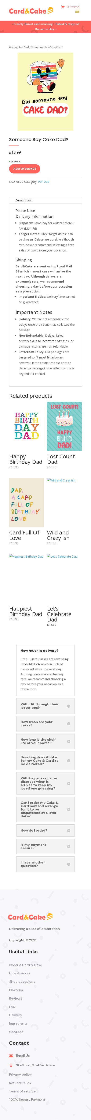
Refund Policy (20, 1083)
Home (13, 47)
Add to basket (24, 169)
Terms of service (22, 1091)
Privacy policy (20, 1074)
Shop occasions (22, 981)
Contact (16, 1032)
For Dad (24, 47)
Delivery (15, 1015)
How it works (19, 973)
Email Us (23, 1055)
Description (24, 200)
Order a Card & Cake (25, 965)
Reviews (15, 998)
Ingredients (18, 1023)
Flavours (16, 990)
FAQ (12, 1007)
